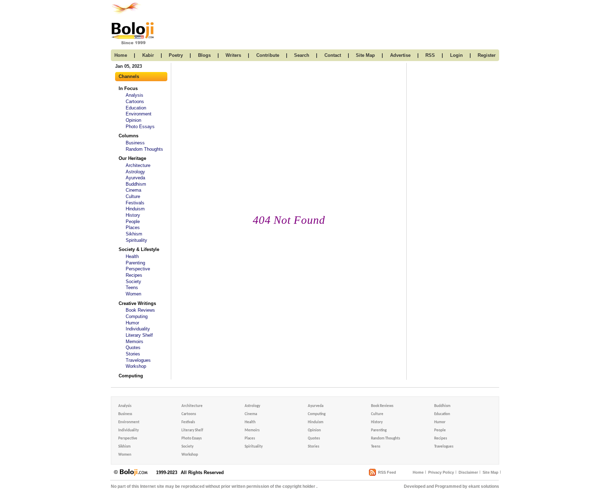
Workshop (136, 366)
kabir (148, 55)
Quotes (133, 347)
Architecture (138, 165)
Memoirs (134, 341)
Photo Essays (140, 126)
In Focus (128, 88)
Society (133, 281)
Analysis (134, 95)
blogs (204, 55)
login (456, 55)
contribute (267, 55)
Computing (137, 316)
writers (233, 55)
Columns (128, 135)
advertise (400, 55)
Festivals (135, 202)
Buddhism (136, 184)
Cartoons (135, 101)
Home (418, 472)
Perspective (138, 268)
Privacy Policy (441, 472)
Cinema (133, 190)
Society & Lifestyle (139, 249)
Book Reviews (140, 310)
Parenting (135, 262)
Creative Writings (137, 303)
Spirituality (136, 240)
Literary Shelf (139, 335)
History (133, 215)
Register (487, 55)
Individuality (138, 328)
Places (133, 227)
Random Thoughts (144, 149)
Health (132, 256)
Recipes (134, 275)
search (301, 55)
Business (135, 142)
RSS (430, 55)
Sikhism (134, 233)
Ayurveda (135, 177)
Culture (133, 196)
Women (133, 294)
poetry (176, 55)
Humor (132, 322)
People (133, 221)
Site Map (490, 472)
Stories (133, 354)
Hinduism (135, 208)
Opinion (133, 120)
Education (136, 107)
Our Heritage (132, 158)
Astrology (135, 171)
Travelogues (138, 360)
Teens (132, 287)
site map (365, 55)
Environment (138, 113)
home (120, 55)
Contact (332, 55)
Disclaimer (468, 472)
